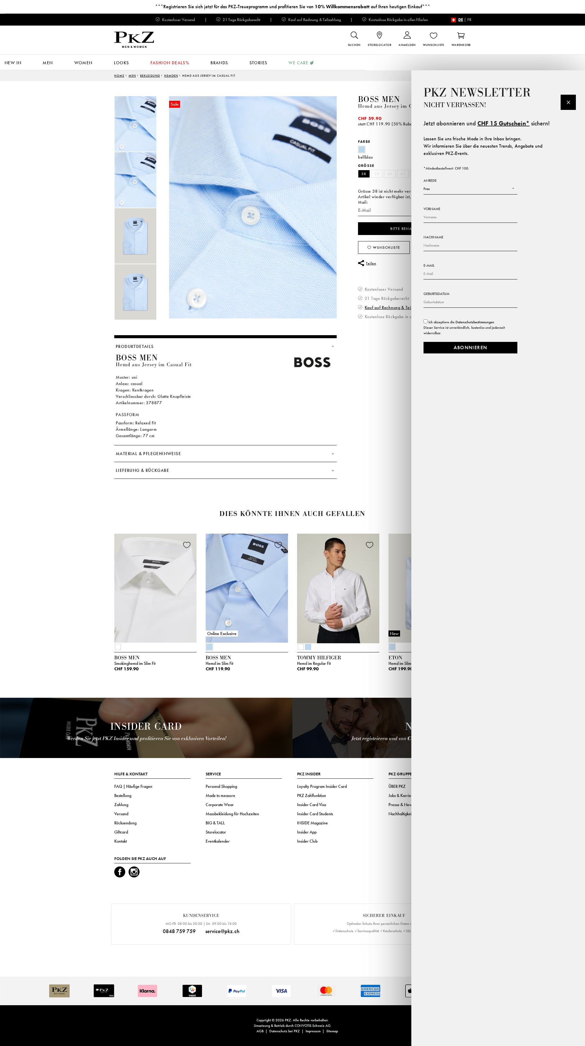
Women (83, 62)
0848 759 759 (179, 931)
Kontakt (120, 841)
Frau (427, 188)
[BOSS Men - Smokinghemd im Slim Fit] (155, 587)
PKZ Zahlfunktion (311, 795)
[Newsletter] (568, 102)
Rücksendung (125, 823)
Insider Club (307, 841)
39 (377, 173)
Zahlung (121, 804)
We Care (298, 62)
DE (460, 19)
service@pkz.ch (222, 931)
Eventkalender (218, 841)
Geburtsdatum (436, 293)
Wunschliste (386, 247)
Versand (121, 813)
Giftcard (121, 832)
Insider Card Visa (311, 804)
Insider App (307, 832)
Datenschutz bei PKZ (284, 1031)
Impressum (313, 1031)
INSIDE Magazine (312, 823)
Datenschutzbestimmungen (475, 322)
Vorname (432, 208)
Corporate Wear (220, 804)
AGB (260, 1031)
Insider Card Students (315, 813)
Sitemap (332, 1031)
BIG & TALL (215, 823)
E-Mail (429, 265)
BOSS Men (379, 99)
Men (48, 62)
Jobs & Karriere (401, 795)
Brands (219, 62)
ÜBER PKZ (397, 786)
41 (403, 173)
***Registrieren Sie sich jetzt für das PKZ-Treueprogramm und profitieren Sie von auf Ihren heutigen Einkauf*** (292, 6)
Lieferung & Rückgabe (142, 470)
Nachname (433, 237)
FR (469, 19)
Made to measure (220, 795)
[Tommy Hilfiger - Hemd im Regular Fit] (338, 587)
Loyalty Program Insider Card (322, 786)
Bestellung (122, 795)
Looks (121, 62)
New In (13, 62)
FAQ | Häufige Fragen (133, 786)
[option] (142, 124)
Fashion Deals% (170, 62)
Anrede (430, 180)
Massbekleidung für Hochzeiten (232, 813)
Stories (259, 62)
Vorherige (99, 590)
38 (364, 173)
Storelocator (216, 832)
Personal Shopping (221, 786)
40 (389, 173)
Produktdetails (135, 346)
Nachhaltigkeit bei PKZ (407, 813)
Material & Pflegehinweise (148, 453)
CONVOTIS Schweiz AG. (313, 1025)
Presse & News (401, 804)
